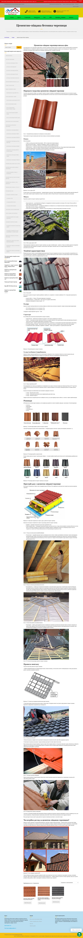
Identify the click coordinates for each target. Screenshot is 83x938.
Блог (45, 17)
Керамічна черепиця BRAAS (12, 130)
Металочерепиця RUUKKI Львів (13, 117)
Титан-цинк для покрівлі (11, 213)
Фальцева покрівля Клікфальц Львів (13, 226)
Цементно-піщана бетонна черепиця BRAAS (12, 241)
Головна (12, 17)
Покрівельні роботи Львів (9, 934)
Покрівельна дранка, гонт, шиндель (12, 183)
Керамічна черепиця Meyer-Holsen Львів (12, 150)
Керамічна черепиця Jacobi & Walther (12, 142)
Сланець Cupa (9, 198)
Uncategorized (9, 55)
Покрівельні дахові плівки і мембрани (12, 168)
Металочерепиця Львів (11, 104)
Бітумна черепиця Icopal (12, 63)
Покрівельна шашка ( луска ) (12, 187)
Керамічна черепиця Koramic (12, 146)
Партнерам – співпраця (60, 17)
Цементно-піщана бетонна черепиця (12, 236)
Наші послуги (37, 17)
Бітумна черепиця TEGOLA (12, 74)
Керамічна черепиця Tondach (13, 160)
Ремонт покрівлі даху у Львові (68, 4)
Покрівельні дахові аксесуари (13, 163)
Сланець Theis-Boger (11, 205)
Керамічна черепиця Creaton (13, 137)
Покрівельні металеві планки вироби (12, 178)
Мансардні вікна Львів (11, 96)
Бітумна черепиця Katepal (12, 70)
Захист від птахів (10, 85)
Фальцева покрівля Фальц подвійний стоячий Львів (12, 231)
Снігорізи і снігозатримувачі (12, 209)
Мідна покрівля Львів (11, 89)
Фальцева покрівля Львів (11, 222)
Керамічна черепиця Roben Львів (12, 155)
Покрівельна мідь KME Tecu (12, 92)
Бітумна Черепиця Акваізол (12, 78)
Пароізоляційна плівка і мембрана (12, 173)
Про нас (76, 4)
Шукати (19, 47)
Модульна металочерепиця (12, 121)
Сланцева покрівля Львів (11, 194)
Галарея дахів (27, 17)
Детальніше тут (8, 925)
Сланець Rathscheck (11, 202)
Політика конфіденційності (10, 928)
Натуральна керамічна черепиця (11, 125)
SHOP (50, 17)
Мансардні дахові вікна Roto (13, 100)
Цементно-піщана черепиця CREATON (13, 246)
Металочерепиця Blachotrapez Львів (10, 108)
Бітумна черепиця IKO (11, 66)
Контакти (71, 17)
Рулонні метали (9, 191)
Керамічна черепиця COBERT (12, 133)
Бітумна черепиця (10, 59)
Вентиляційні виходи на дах (12, 81)
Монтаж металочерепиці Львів (55, 4)
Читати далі (28, 902)
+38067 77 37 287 (40, 1)
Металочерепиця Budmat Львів (12, 113)
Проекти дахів (75, 6)
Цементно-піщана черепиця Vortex (13, 251)
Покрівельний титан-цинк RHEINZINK (12, 217)
